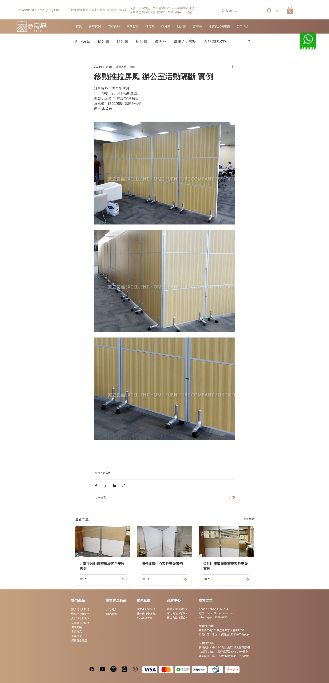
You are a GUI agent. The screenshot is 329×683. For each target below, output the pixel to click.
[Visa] (149, 669)
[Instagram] (113, 669)
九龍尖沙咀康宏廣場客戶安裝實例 (102, 566)
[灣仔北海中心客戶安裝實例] (164, 541)
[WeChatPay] (182, 669)
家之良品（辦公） (177, 617)
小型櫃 (85, 622)
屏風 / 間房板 (185, 41)
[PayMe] (232, 669)
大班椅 (85, 609)
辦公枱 (75, 614)
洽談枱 (85, 614)
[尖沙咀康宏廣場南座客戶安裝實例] (226, 541)
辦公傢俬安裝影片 (147, 613)
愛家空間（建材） (177, 609)
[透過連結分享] (124, 485)
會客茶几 (76, 631)
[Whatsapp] (135, 669)
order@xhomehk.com (220, 613)
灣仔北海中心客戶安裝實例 (162, 564)
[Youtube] (103, 669)
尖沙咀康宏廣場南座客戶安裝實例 (225, 566)
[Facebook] (92, 669)
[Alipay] (199, 669)
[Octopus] (215, 669)
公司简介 (111, 609)
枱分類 (141, 41)
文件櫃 (75, 622)
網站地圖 (111, 614)
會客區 (160, 41)
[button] (290, 10)
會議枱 (85, 618)
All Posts (82, 41)
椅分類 (103, 41)
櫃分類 (122, 41)
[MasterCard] (166, 669)
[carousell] (124, 669)
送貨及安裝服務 (146, 609)
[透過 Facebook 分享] (96, 485)
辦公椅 (75, 609)
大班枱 (75, 618)
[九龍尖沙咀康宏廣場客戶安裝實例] (102, 541)
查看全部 (248, 519)
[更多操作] (232, 66)
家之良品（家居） (177, 613)
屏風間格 (76, 627)
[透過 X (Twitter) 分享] (105, 485)
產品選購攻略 (215, 41)
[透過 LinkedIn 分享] (114, 485)
